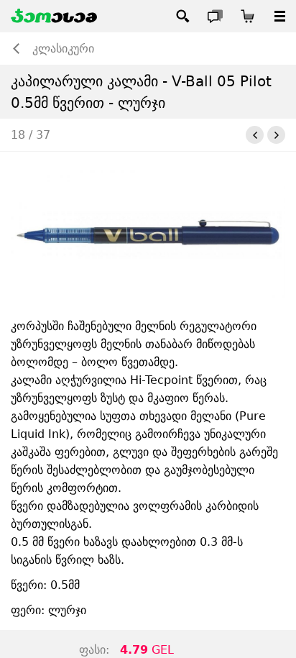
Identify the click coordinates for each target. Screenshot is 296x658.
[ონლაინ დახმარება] (215, 16)
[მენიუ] (280, 16)
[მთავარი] (54, 16)
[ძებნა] (183, 16)
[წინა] (255, 135)
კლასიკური (63, 48)
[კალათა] (247, 16)
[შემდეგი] (276, 135)
